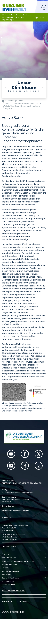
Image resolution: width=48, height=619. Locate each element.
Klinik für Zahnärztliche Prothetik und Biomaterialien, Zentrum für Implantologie (16, 17)
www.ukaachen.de (9, 539)
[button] (5, 88)
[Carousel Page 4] (1, 42)
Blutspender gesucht (13, 590)
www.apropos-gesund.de (16, 601)
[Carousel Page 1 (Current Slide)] (1, 37)
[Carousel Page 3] (1, 41)
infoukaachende (9, 537)
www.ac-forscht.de (13, 612)
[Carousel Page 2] (1, 39)
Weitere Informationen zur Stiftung (15, 510)
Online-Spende (8, 506)
